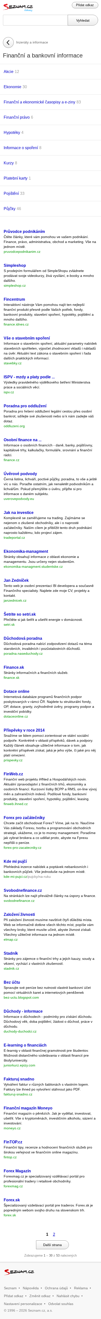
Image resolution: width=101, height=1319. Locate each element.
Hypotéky (12, 132)
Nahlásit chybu (68, 1296)
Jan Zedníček (16, 580)
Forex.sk (12, 1200)
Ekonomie (12, 87)
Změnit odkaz (39, 1296)
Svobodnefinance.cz (23, 890)
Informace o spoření (21, 148)
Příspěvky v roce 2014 (24, 730)
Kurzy (9, 163)
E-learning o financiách (25, 1045)
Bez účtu (12, 982)
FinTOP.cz (13, 1142)
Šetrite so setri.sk (20, 614)
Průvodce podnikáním (24, 231)
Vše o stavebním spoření (27, 338)
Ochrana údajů (56, 1288)
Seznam (10, 1288)
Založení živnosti (19, 914)
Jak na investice (19, 513)
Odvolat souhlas (60, 1304)
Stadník (11, 953)
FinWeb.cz (13, 774)
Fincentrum (14, 299)
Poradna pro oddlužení (25, 406)
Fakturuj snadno (19, 1079)
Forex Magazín (17, 1171)
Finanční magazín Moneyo (28, 1108)
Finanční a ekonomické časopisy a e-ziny (39, 102)
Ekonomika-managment (26, 551)
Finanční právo (17, 117)
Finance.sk (14, 667)
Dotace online (16, 691)
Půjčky (9, 209)
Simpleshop (15, 265)
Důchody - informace (23, 1011)
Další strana (52, 1245)
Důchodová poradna (23, 638)
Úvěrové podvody (20, 474)
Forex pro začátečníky (24, 818)
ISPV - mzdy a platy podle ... (29, 377)
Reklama (81, 1288)
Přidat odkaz (85, 5)
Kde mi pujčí (15, 861)
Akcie (8, 72)
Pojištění (11, 193)
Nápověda (31, 1288)
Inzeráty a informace (32, 42)
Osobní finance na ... (22, 440)
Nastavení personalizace (23, 1304)
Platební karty (15, 178)
